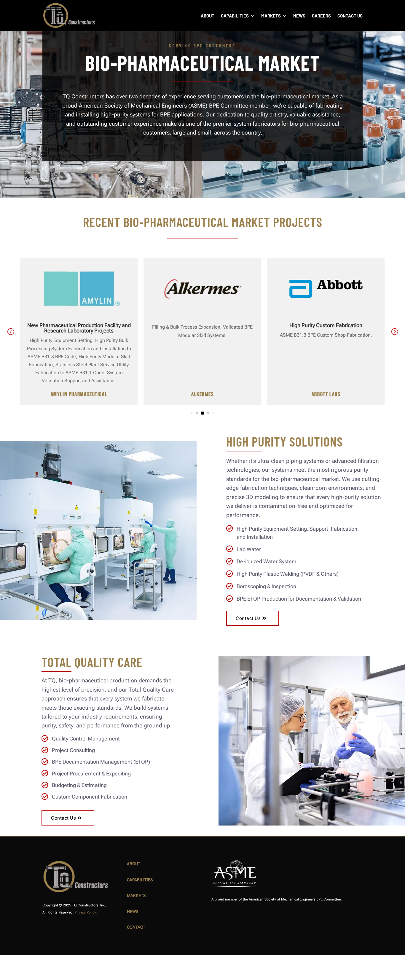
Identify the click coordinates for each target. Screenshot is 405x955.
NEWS (132, 911)
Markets (271, 15)
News (299, 15)
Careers (321, 15)
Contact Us (350, 15)
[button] (394, 332)
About (207, 15)
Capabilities (235, 15)
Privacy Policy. (85, 912)
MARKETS (136, 895)
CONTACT (136, 927)
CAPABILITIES (140, 879)
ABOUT (133, 863)
